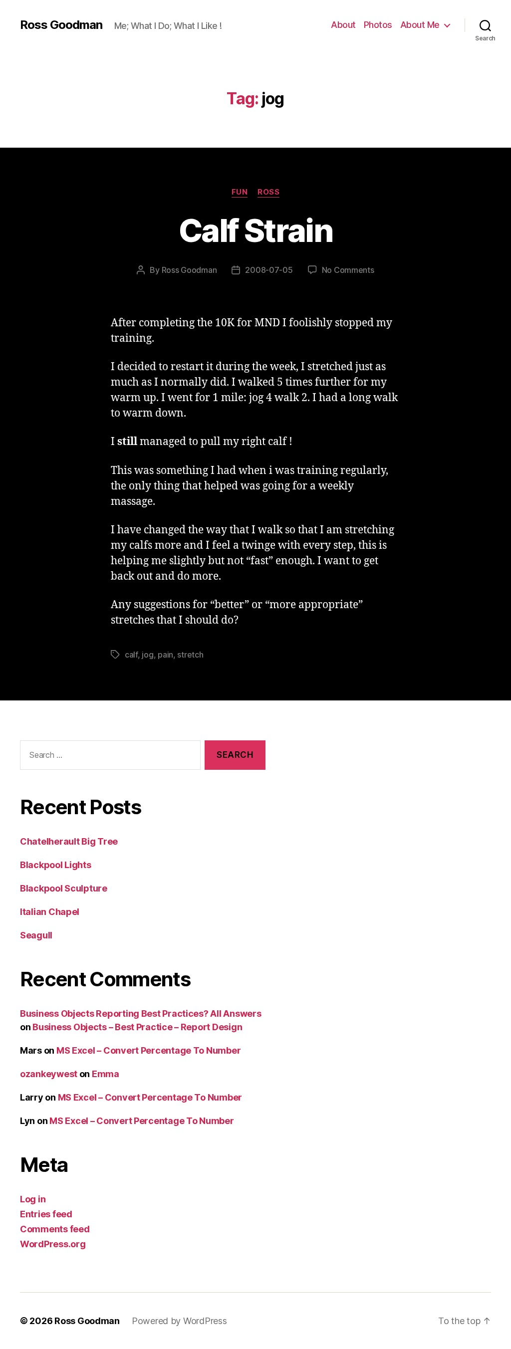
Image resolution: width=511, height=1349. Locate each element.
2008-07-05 (268, 270)
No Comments (348, 270)
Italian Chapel (49, 911)
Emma (105, 1074)
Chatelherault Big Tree (69, 841)
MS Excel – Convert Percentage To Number (148, 1050)
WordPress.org (53, 1244)
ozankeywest (48, 1074)
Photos (378, 24)
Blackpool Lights (55, 865)
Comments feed (55, 1229)
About (343, 24)
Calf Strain (255, 230)
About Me (420, 24)
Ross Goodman (61, 25)
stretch (190, 655)
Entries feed (46, 1214)
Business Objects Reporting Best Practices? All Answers (140, 1013)
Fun (240, 192)
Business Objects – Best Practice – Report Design (137, 1027)
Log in (32, 1199)
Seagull (36, 935)
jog (147, 655)
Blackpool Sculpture (63, 888)
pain (165, 655)
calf (131, 655)
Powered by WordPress (179, 1321)
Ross (268, 192)
